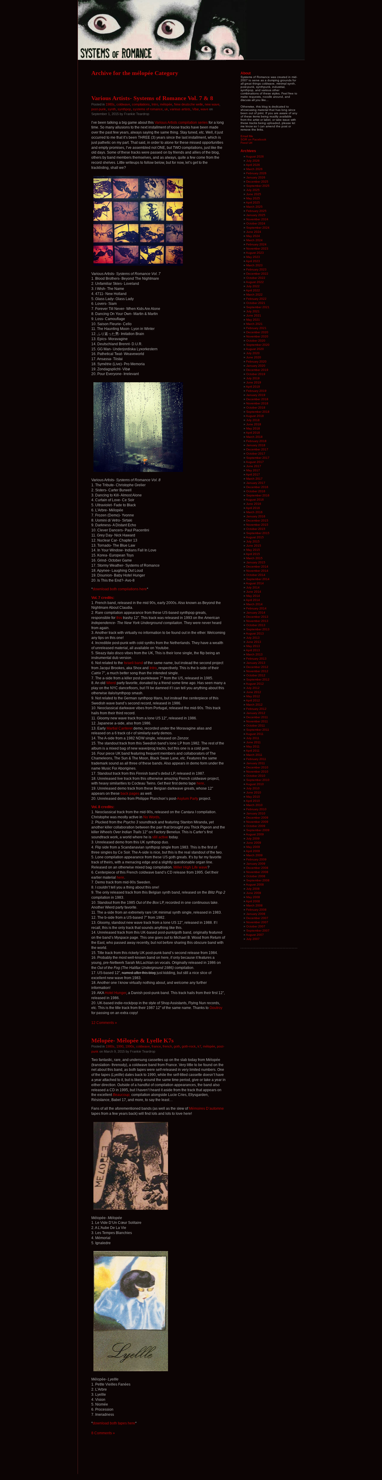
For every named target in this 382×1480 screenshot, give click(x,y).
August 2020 (255, 349)
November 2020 (257, 336)
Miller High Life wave (190, 867)
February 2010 (256, 809)
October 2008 (255, 876)
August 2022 (255, 282)
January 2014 (255, 612)
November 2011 (257, 721)
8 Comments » (103, 1433)
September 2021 (257, 307)
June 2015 (253, 545)
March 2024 (254, 240)
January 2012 (255, 713)
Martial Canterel (120, 728)
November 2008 (257, 872)
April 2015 (253, 554)
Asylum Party (187, 798)
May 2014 (253, 595)
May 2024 (253, 236)
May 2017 (253, 470)
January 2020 (255, 365)
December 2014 (257, 566)
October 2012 (255, 675)
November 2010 (257, 771)
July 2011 (252, 738)
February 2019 (256, 390)
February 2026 (256, 173)
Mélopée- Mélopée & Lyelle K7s (132, 1040)
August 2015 (255, 537)
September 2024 (257, 227)
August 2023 (255, 252)
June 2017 (253, 466)
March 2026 (254, 169)
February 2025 (256, 210)
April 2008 (253, 901)
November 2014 (257, 570)
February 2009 (256, 859)
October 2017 (255, 453)
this (119, 618)
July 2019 (253, 378)
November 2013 (257, 621)
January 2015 (255, 562)
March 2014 (254, 604)
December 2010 (257, 767)
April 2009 (253, 851)
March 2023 (254, 265)
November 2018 (257, 403)
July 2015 (253, 541)
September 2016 (257, 495)
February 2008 (256, 909)
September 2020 (257, 344)
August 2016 (255, 499)
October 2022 (255, 277)
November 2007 (257, 922)
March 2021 (254, 323)
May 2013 (253, 646)
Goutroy (216, 1008)
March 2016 (254, 512)
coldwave (123, 104)
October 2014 (255, 575)
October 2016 (255, 491)
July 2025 (253, 190)
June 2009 (253, 842)
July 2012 (253, 687)
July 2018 (253, 420)
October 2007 (255, 926)
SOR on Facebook (253, 139)
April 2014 (253, 600)
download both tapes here (114, 1423)
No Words (151, 817)
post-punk (98, 109)
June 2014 (253, 591)
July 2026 (253, 160)
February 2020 (256, 361)
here (200, 783)
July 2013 (253, 637)
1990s (129, 1046)
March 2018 (254, 436)
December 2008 (257, 867)
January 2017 (255, 482)
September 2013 (257, 629)
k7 (199, 1046)
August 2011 (255, 734)
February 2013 (256, 658)
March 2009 (254, 855)
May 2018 (253, 428)
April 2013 (253, 650)
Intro (155, 104)
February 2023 (256, 269)
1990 (120, 1046)
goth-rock (189, 1046)
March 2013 (254, 654)
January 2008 (255, 913)
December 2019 (257, 369)
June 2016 (253, 503)
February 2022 (256, 298)
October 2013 (255, 625)
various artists (180, 109)
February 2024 (256, 244)
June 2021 (253, 315)
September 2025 (257, 185)
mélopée (166, 104)
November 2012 (257, 671)
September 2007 (257, 930)
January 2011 (255, 763)
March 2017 (254, 478)
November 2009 (257, 821)
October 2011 (255, 725)
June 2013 (253, 641)
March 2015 (254, 558)
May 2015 (253, 549)
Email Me (247, 136)
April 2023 (253, 261)
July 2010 (253, 788)
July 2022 (253, 286)
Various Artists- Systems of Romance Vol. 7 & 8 (152, 98)
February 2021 (256, 328)
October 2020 (255, 340)
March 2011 (254, 754)
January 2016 (255, 516)
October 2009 (255, 826)
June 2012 (253, 692)
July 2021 (253, 311)
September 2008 (257, 880)
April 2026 (253, 164)
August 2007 (255, 934)
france (156, 1046)
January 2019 (255, 395)
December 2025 (257, 181)
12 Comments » (104, 1023)
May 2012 (253, 696)
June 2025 (253, 194)
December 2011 (257, 717)
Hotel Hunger (115, 993)
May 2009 (253, 846)
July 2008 (253, 888)
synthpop (124, 109)
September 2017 (257, 457)
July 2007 (253, 939)
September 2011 (257, 729)
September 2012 (257, 679)
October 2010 (255, 775)
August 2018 (255, 416)
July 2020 (253, 353)
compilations (141, 104)
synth (112, 109)
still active (160, 837)
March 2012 (254, 704)
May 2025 (253, 198)
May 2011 (253, 746)
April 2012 (253, 700)
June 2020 (253, 357)
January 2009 (255, 863)
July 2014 (253, 587)
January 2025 (255, 215)
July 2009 (253, 838)
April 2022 (253, 290)
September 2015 (257, 533)
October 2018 (255, 407)
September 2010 (257, 780)
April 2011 (253, 750)
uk (166, 109)
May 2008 (253, 897)
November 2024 (257, 219)
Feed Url (246, 142)
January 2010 (255, 813)
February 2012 (256, 708)
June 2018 (253, 424)
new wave (212, 104)
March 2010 (254, 805)
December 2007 (257, 918)
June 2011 (253, 742)
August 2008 (255, 884)
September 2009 (257, 830)
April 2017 (253, 474)
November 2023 (257, 248)
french (167, 1046)
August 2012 (255, 683)
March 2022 (254, 294)
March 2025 (254, 206)
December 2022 (257, 273)
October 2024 (255, 223)
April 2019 (253, 386)
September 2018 (257, 411)
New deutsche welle (188, 104)
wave (204, 109)
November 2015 (257, 524)
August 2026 (255, 156)
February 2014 (256, 608)
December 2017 (257, 449)
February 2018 (256, 441)
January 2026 (255, 177)
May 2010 (253, 796)
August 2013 (255, 633)
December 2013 (257, 616)
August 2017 (255, 462)
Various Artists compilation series (181, 122)
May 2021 (253, 319)
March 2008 (254, 905)
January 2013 (255, 662)
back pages (130, 793)
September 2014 (257, 579)
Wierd (111, 683)
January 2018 (255, 445)
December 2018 (257, 399)
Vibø (195, 109)
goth (177, 1046)
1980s (110, 104)
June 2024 (253, 231)
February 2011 (256, 759)
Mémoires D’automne (206, 1108)
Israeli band (133, 663)
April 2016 (253, 508)
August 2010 (255, 784)
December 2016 (257, 487)
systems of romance (148, 109)
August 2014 (255, 583)
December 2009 (257, 817)
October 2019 (255, 374)
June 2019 (253, 382)
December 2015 (257, 520)
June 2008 (253, 893)
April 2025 (253, 202)
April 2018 (253, 432)
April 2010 (253, 800)
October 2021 (255, 303)
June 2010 (253, 792)
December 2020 (257, 332)
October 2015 (255, 528)
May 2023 (253, 257)
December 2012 (257, 667)
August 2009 (255, 834)
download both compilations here (120, 589)
